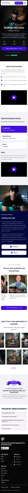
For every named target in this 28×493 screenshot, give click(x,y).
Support (3, 482)
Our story (3, 468)
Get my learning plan (14, 48)
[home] (6, 3)
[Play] (5, 291)
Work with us (4, 470)
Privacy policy (4, 487)
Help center (4, 473)
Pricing (2, 475)
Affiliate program (5, 480)
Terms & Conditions (15, 487)
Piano (2, 461)
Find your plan (19, 3)
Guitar (2, 456)
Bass (2, 459)
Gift (2, 477)
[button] (25, 3)
